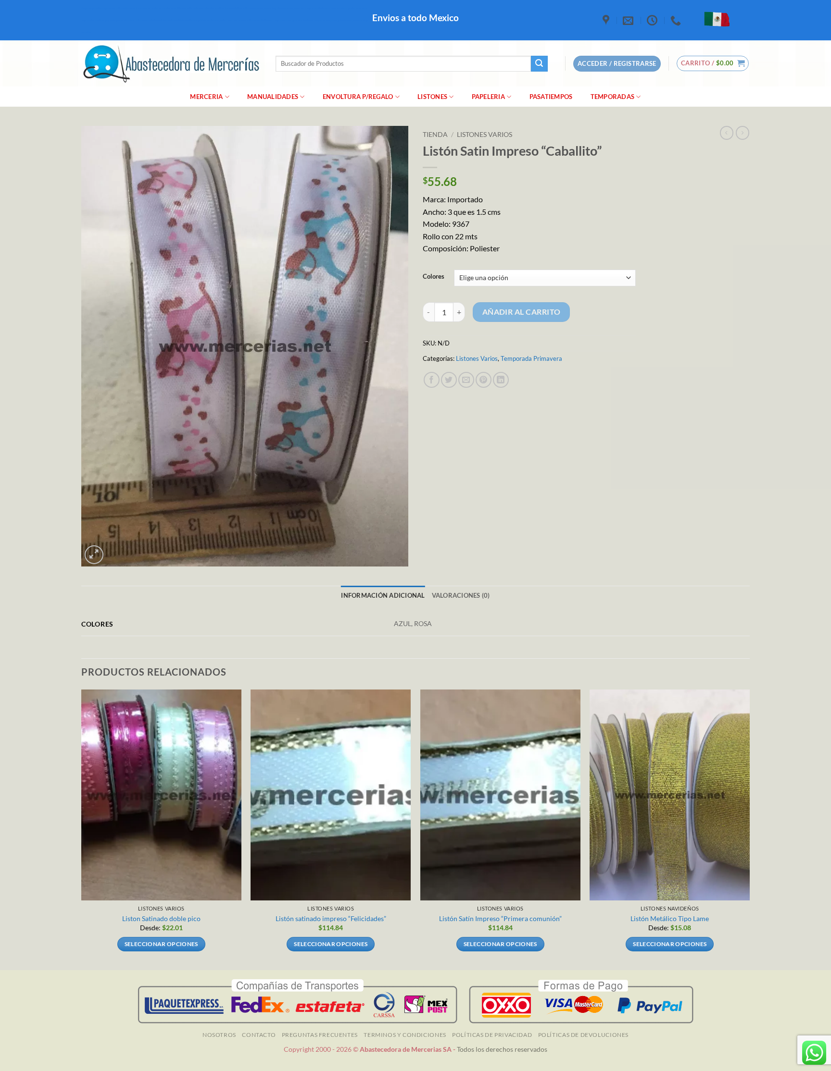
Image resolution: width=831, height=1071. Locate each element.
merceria (206, 96)
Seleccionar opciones (161, 944)
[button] (713, 63)
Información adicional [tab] (383, 595)
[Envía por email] (466, 380)
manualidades (272, 96)
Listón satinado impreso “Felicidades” (331, 918)
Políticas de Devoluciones (583, 1034)
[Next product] (726, 132)
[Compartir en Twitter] (449, 380)
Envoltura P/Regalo (358, 96)
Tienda (435, 134)
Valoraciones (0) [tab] (461, 595)
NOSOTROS (219, 1034)
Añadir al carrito (521, 312)
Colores (433, 276)
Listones (432, 96)
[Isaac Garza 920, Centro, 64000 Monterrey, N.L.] (607, 20)
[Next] (749, 829)
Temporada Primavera (531, 358)
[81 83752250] (676, 20)
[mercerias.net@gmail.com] (629, 20)
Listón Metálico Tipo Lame (669, 918)
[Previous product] (742, 132)
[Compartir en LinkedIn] (501, 380)
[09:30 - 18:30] (653, 20)
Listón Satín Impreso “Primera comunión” (500, 918)
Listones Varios (484, 134)
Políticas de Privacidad (492, 1034)
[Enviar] (539, 64)
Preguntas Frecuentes (320, 1034)
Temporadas (613, 96)
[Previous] (82, 829)
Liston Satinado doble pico (161, 918)
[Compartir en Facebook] (432, 380)
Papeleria (488, 96)
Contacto (259, 1034)
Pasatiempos (551, 96)
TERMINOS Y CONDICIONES (405, 1034)
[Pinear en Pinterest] (483, 380)
